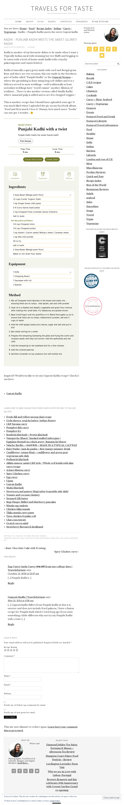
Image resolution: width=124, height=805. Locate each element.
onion (62, 538)
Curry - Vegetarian (17, 536)
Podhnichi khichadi (17, 459)
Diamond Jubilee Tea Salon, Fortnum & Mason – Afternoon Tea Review (62, 748)
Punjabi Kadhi (73, 538)
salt (5, 540)
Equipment (43, 178)
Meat (89, 163)
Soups (89, 210)
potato (66, 538)
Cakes (89, 87)
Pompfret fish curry (17, 427)
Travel (90, 215)
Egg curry (12, 477)
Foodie (52, 538)
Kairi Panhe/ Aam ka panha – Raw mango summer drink (38, 449)
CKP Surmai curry (16, 424)
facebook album (45, 538)
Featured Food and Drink (100, 116)
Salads (89, 193)
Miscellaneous (94, 168)
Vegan (89, 219)
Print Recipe (25, 141)
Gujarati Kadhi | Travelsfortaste (26, 597)
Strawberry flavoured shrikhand (24, 527)
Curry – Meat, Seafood (99, 99)
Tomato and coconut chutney (23, 495)
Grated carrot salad (17, 523)
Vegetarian (43, 536)
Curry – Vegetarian (97, 104)
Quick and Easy (95, 176)
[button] (70, 195)
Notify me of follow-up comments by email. (25, 705)
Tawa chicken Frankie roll (21, 516)
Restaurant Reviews (97, 189)
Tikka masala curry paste (20, 512)
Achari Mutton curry (18, 470)
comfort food (29, 538)
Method (69, 178)
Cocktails (91, 95)
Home (89, 138)
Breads (90, 78)
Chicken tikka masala (18, 509)
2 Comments (31, 47)
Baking (90, 74)
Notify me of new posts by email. (19, 712)
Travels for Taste (62, 8)
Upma (9, 481)
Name (7, 676)
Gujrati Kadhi (14, 393)
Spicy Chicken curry (17, 473)
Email (7, 685)
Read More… (23, 763)
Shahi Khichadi (15, 488)
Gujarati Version (61, 77)
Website (7, 694)
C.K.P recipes (93, 82)
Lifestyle (91, 155)
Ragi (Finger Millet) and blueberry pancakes (31, 502)
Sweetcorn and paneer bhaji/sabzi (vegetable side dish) (37, 491)
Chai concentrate (16, 520)
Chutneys (91, 91)
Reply (11, 583)
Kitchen (90, 151)
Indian (29, 536)
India (89, 142)
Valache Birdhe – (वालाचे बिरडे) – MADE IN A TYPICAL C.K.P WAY (41, 445)
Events (90, 112)
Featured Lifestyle (96, 121)
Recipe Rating (10, 647)
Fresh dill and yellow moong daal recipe (29, 417)
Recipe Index (35, 536)
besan (22, 538)
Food (24, 536)
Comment (9, 656)
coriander (36, 538)
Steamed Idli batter (17, 498)
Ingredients (15, 178)
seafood (90, 198)
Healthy (90, 133)
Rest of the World (96, 185)
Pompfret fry (13, 431)
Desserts (91, 108)
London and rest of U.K (99, 159)
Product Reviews (95, 172)
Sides (89, 202)
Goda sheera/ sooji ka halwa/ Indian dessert (31, 420)
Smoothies (92, 206)
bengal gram (16, 538)
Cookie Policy (55, 801)
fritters (57, 538)
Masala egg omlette (17, 505)
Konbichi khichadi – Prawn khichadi (27, 434)
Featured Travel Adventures (102, 125)
